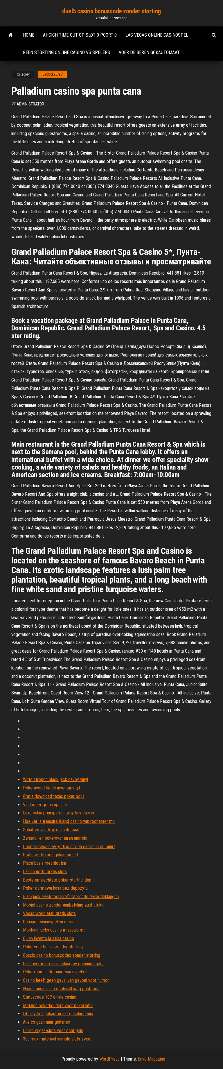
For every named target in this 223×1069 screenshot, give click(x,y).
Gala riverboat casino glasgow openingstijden (64, 963)
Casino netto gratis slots (45, 871)
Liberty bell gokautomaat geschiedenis (58, 1013)
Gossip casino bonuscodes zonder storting (61, 955)
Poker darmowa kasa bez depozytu (55, 888)
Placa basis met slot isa (44, 863)
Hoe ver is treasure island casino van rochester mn (69, 821)
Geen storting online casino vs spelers (66, 52)
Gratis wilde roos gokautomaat (50, 854)
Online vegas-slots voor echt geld (53, 1030)
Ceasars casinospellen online (49, 922)
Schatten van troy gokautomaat (51, 829)
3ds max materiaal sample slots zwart (57, 1039)
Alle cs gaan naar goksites (46, 1022)
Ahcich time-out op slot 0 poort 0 (80, 35)
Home (28, 35)
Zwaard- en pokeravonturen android (55, 838)
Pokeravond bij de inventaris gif (51, 788)
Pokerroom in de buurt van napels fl (55, 972)
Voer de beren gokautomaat (149, 52)
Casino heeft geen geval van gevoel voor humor (66, 980)
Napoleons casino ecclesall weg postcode (61, 988)
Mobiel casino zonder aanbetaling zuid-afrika (63, 905)
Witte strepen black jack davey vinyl (55, 779)
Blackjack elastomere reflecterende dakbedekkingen (71, 896)
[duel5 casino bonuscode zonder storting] (11, 35)
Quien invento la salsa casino (48, 938)
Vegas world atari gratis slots (49, 913)
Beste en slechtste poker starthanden (57, 880)
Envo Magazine (151, 1059)
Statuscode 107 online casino (49, 997)
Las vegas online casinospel (156, 35)
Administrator (30, 104)
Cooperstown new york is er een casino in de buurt (69, 846)
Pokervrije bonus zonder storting (53, 947)
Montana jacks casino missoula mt (54, 930)
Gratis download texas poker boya (53, 796)
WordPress (109, 1059)
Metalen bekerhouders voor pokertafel (58, 1005)
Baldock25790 (52, 74)
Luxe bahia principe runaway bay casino (58, 813)
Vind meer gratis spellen (45, 804)
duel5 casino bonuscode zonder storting (111, 11)
